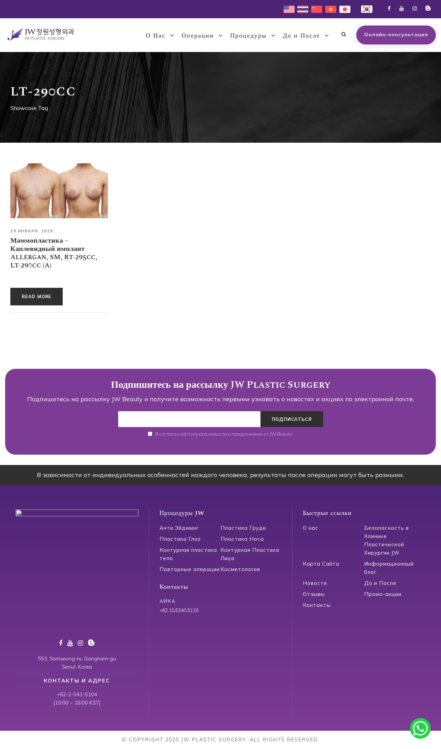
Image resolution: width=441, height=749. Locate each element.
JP (342, 8)
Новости (315, 583)
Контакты (317, 605)
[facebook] (389, 8)
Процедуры (248, 35)
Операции (198, 35)
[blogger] (428, 8)
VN (328, 8)
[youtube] (401, 8)
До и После (301, 35)
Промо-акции (382, 594)
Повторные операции (190, 569)
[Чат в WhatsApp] (420, 728)
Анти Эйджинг (179, 528)
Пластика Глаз (180, 539)
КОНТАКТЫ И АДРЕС (77, 680)
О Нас (155, 35)
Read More (36, 296)
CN (314, 8)
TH (300, 8)
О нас (310, 528)
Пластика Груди (243, 528)
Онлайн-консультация (396, 34)
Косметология (240, 569)
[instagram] (414, 8)
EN (287, 8)
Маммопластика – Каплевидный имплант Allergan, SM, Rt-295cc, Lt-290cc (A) (53, 253)
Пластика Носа (242, 539)
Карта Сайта (321, 563)
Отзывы (314, 594)
